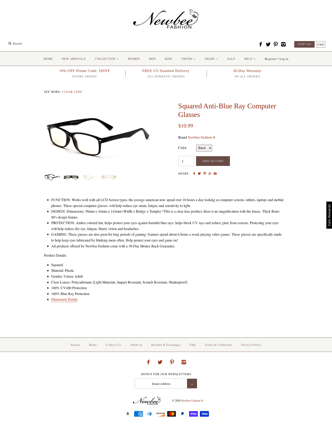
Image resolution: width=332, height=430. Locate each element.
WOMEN (134, 59)
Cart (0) (304, 44)
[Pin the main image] (205, 173)
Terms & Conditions (218, 345)
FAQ (193, 345)
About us (136, 345)
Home (93, 345)
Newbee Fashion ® (201, 137)
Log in (284, 59)
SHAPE (211, 59)
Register (271, 59)
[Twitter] (268, 44)
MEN (152, 59)
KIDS (168, 59)
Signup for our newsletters (166, 374)
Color (182, 147)
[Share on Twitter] (199, 173)
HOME (48, 59)
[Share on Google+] (210, 173)
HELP (250, 59)
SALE (231, 59)
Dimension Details (64, 299)
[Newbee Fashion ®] (166, 7)
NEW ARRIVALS (74, 59)
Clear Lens (72, 92)
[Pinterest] (275, 44)
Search (75, 345)
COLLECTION (107, 59)
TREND (188, 59)
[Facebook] (260, 44)
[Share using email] (215, 173)
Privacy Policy (251, 345)
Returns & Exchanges (166, 345)
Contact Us (113, 345)
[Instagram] (283, 44)
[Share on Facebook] (194, 173)
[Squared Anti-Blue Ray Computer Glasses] (99, 104)
